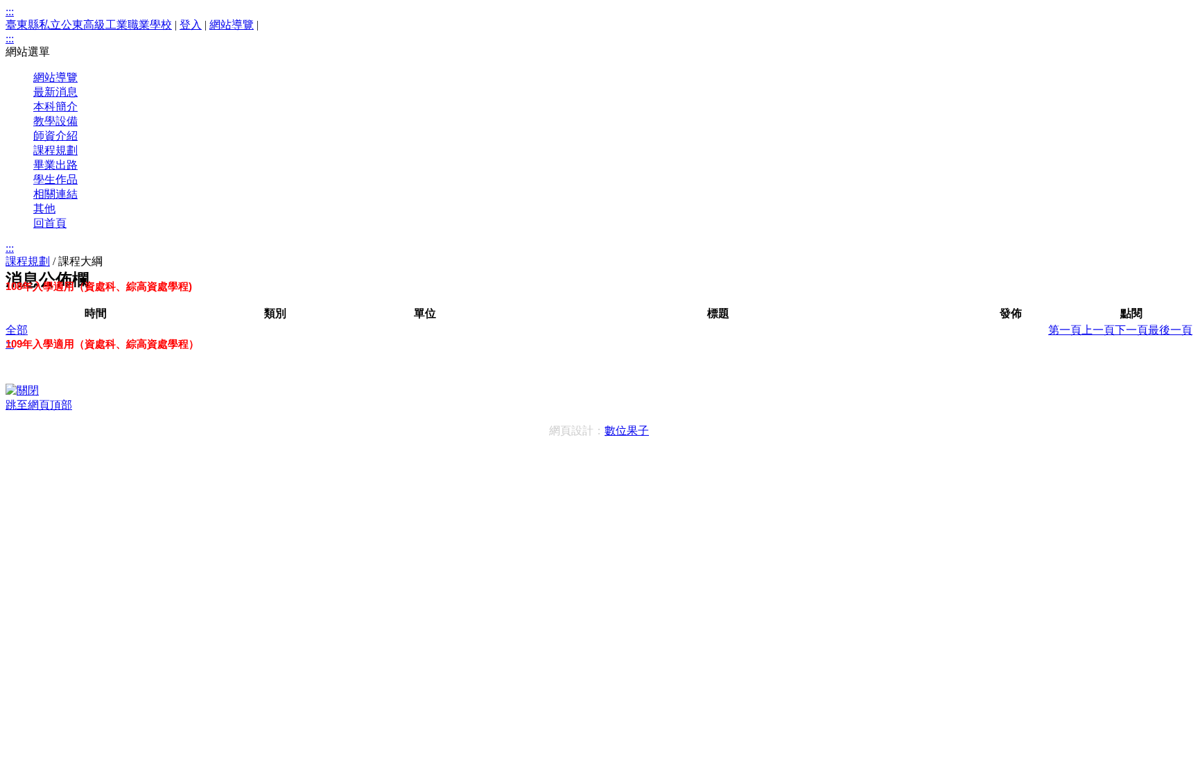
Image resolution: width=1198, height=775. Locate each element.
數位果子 (627, 430)
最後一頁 (1170, 330)
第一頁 (1065, 330)
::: (10, 11)
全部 (17, 330)
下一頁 (1131, 330)
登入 (191, 25)
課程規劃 (28, 261)
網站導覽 (231, 25)
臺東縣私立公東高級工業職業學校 (89, 25)
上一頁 (1098, 330)
